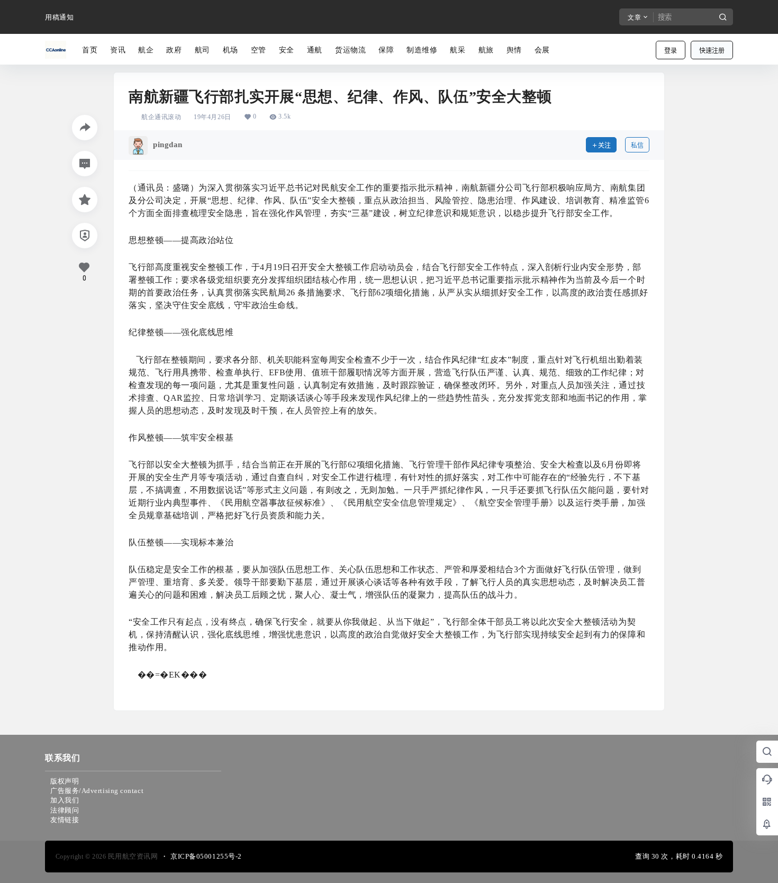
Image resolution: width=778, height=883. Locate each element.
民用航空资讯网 (132, 856)
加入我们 (64, 800)
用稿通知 (59, 17)
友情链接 (64, 820)
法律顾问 (64, 810)
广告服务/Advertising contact (96, 791)
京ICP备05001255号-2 (206, 856)
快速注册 (712, 51)
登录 (670, 51)
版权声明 (64, 781)
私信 (637, 145)
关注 (604, 145)
